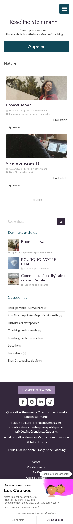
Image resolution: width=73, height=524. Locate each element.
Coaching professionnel (23, 338)
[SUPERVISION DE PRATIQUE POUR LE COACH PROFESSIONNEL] (13, 263)
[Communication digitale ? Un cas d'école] (13, 279)
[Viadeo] (50, 402)
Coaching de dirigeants (23, 330)
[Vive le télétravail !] (36, 146)
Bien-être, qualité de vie (23, 360)
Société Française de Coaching (46, 450)
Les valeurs (15, 353)
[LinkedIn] (41, 402)
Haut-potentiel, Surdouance (26, 308)
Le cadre (13, 345)
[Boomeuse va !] (36, 88)
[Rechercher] (61, 221)
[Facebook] (23, 402)
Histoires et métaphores (23, 323)
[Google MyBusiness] (32, 402)
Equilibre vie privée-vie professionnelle (33, 315)
